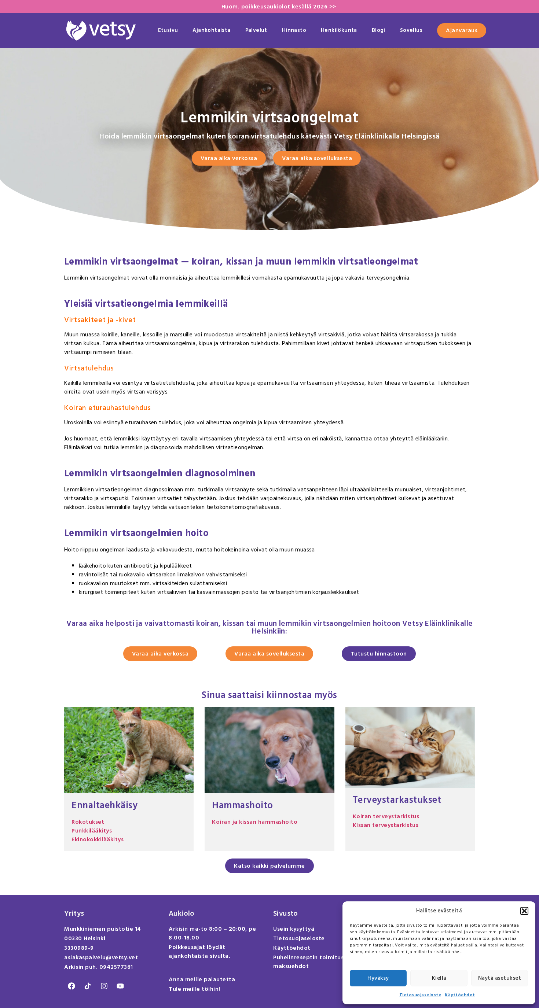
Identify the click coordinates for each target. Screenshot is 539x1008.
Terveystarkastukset (397, 800)
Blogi (378, 30)
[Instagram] (104, 986)
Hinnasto (294, 30)
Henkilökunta (339, 30)
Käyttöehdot (460, 995)
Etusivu (168, 30)
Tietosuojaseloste (420, 995)
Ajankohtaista (211, 30)
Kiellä (439, 978)
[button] (524, 911)
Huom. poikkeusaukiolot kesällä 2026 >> (278, 6)
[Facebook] (71, 986)
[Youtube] (120, 986)
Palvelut (256, 30)
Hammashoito (242, 805)
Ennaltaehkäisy (105, 805)
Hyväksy (378, 978)
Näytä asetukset (499, 978)
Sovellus (411, 30)
